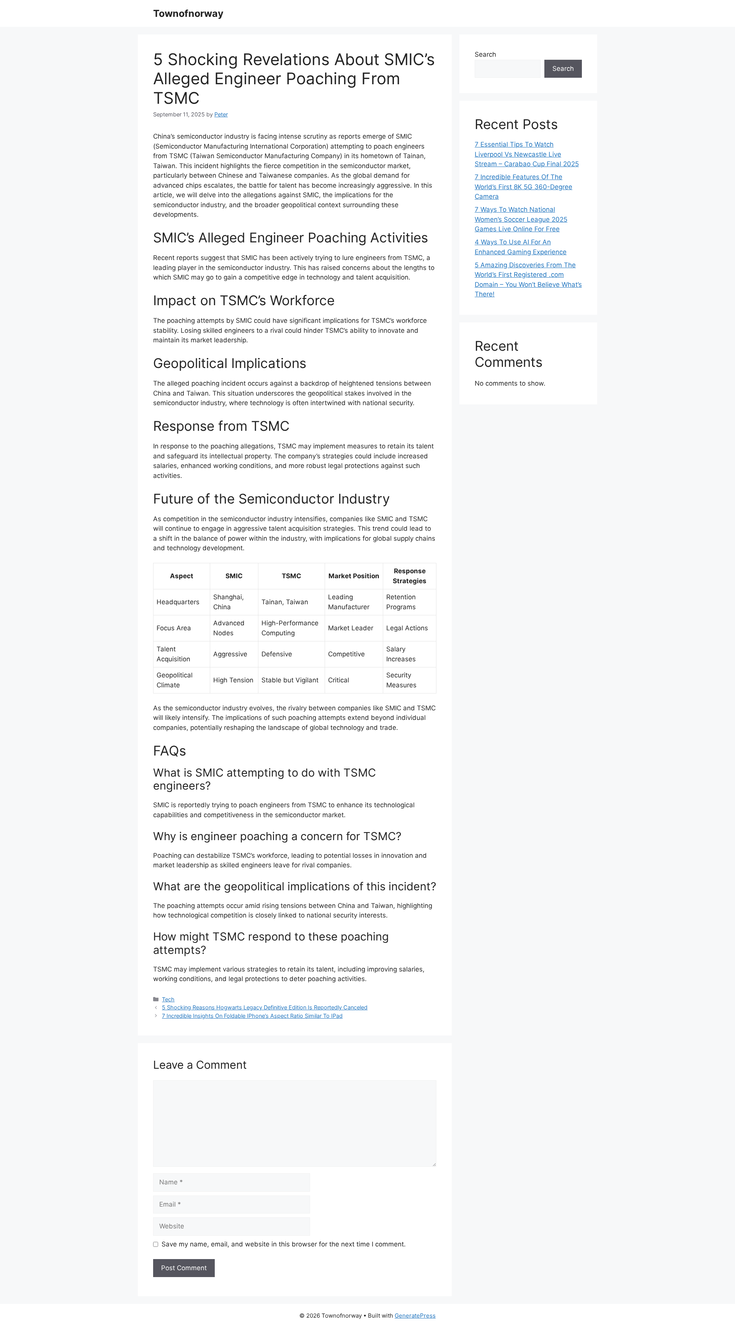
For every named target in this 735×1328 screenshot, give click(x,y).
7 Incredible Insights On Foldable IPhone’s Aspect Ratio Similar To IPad (252, 1015)
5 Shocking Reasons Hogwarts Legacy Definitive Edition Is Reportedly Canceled (265, 1007)
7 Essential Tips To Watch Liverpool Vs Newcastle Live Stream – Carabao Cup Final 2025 (527, 154)
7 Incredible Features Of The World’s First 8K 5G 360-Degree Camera (523, 186)
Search (485, 54)
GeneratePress (415, 1315)
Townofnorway (188, 13)
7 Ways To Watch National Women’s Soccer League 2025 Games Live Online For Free (521, 219)
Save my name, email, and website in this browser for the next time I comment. (284, 1244)
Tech (168, 999)
